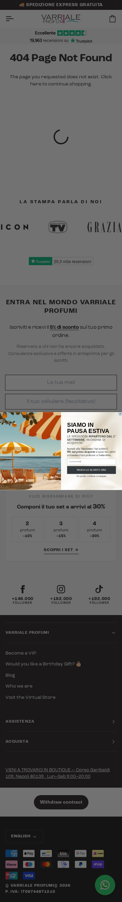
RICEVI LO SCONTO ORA (91, 470)
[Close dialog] (120, 414)
